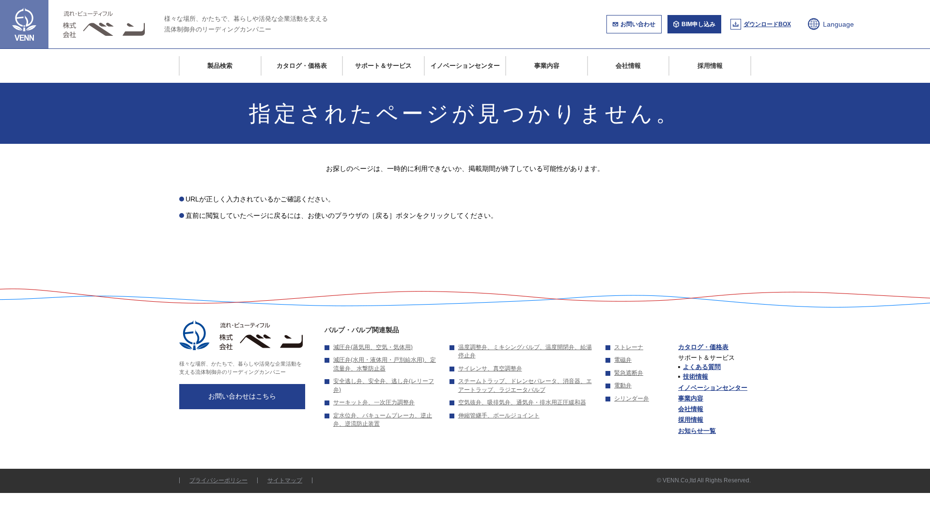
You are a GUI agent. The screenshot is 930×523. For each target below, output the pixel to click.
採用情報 (710, 65)
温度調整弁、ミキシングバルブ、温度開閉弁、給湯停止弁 (525, 351)
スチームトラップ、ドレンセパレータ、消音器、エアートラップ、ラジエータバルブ (525, 385)
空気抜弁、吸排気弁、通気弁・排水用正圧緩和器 (522, 402)
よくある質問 (702, 366)
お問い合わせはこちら (242, 396)
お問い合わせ (637, 24)
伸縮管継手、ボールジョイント (499, 415)
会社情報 (628, 65)
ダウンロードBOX (767, 24)
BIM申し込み (698, 24)
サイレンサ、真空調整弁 (490, 368)
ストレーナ (628, 347)
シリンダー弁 (631, 398)
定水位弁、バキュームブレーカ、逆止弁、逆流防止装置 (382, 420)
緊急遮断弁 (628, 372)
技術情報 (695, 376)
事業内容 (546, 65)
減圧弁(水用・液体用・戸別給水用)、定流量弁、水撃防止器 (384, 364)
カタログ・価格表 (302, 65)
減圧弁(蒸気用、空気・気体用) (373, 347)
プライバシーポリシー (218, 480)
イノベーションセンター (465, 65)
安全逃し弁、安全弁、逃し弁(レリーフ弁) (383, 385)
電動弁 (623, 385)
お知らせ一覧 (697, 430)
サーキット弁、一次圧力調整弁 (374, 402)
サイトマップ (284, 480)
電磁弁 (623, 359)
